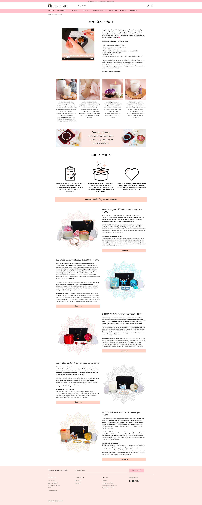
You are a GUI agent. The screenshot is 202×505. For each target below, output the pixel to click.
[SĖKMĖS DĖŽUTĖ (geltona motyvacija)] (78, 433)
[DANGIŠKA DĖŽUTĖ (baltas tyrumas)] (124, 384)
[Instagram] (136, 481)
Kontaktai (78, 483)
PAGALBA (105, 477)
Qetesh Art (78, 480)
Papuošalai (51, 480)
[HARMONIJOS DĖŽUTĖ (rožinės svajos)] (78, 230)
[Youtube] (133, 481)
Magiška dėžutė (52, 490)
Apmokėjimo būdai (108, 488)
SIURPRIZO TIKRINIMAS (99, 11)
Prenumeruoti (136, 470)
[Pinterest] (138, 481)
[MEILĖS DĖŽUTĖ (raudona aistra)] (78, 335)
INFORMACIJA (79, 477)
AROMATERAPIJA (62, 11)
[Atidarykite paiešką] (79, 5)
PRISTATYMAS (123, 11)
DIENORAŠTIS (113, 11)
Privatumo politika (107, 483)
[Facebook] (130, 481)
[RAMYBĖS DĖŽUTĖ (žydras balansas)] (124, 281)
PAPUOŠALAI (74, 11)
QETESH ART (133, 11)
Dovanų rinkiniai (53, 483)
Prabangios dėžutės (54, 485)
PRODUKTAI (52, 477)
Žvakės (50, 488)
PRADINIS (51, 11)
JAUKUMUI (86, 11)
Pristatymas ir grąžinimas (109, 485)
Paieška (104, 480)
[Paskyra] (148, 5)
